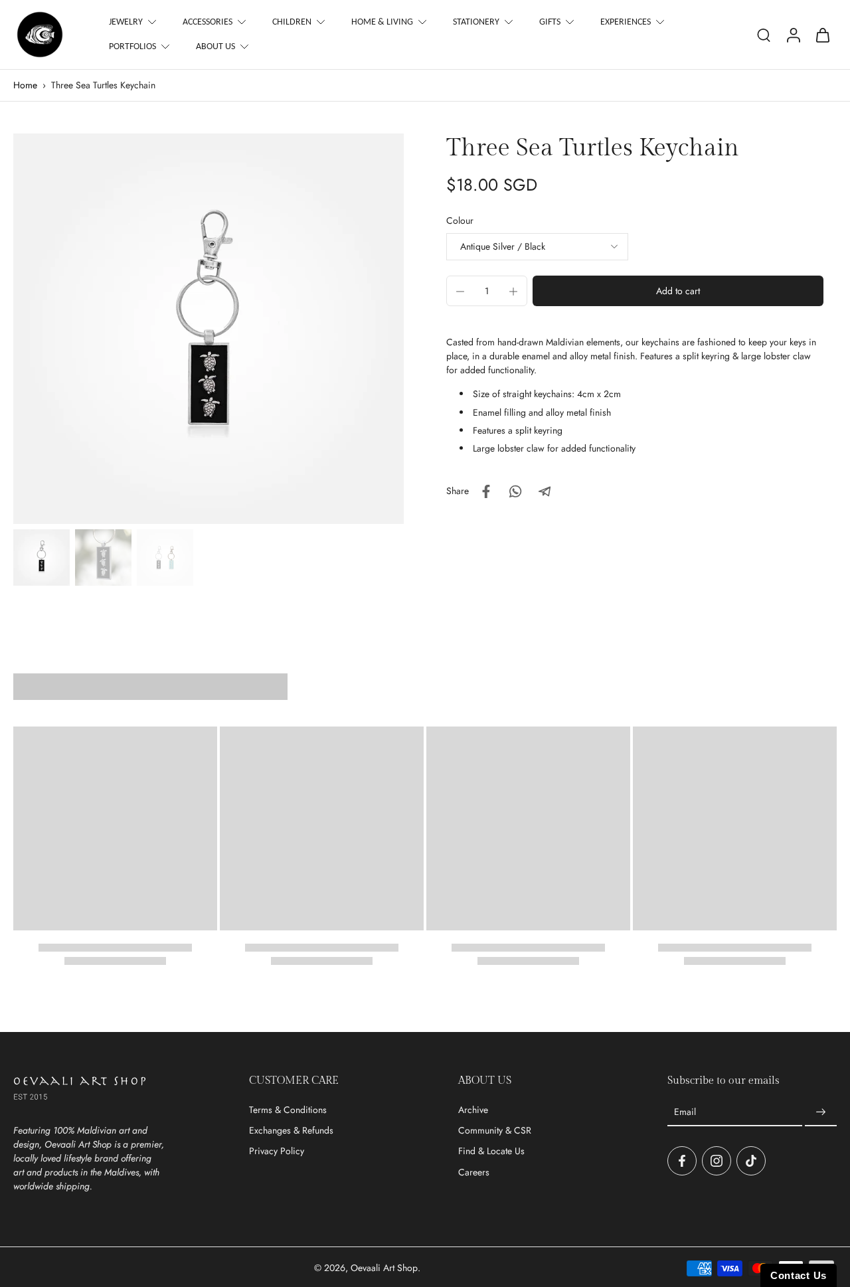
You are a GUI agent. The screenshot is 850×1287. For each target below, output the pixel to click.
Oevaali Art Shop (384, 1267)
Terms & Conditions (288, 1110)
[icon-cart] (822, 34)
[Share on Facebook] (486, 491)
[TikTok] (751, 1160)
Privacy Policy (276, 1151)
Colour (459, 220)
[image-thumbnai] (41, 557)
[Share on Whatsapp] (515, 491)
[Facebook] (682, 1160)
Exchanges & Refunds (291, 1130)
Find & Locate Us (491, 1151)
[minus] (460, 291)
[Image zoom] (208, 328)
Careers (473, 1172)
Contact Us (798, 1275)
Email (685, 1112)
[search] (763, 34)
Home (25, 85)
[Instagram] (716, 1160)
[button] (678, 291)
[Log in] (793, 34)
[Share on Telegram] (544, 491)
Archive (473, 1110)
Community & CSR (494, 1130)
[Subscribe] (821, 1112)
